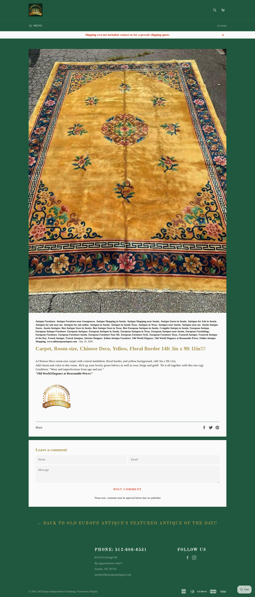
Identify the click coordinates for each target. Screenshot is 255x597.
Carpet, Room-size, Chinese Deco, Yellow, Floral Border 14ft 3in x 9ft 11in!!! (83, 357)
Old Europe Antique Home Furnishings (56, 591)
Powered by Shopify (87, 591)
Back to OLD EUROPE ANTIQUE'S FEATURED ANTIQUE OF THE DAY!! (129, 523)
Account (221, 25)
